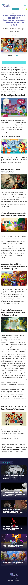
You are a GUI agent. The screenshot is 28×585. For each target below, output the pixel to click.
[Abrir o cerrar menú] (25, 5)
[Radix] (5, 5)
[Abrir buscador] (21, 5)
